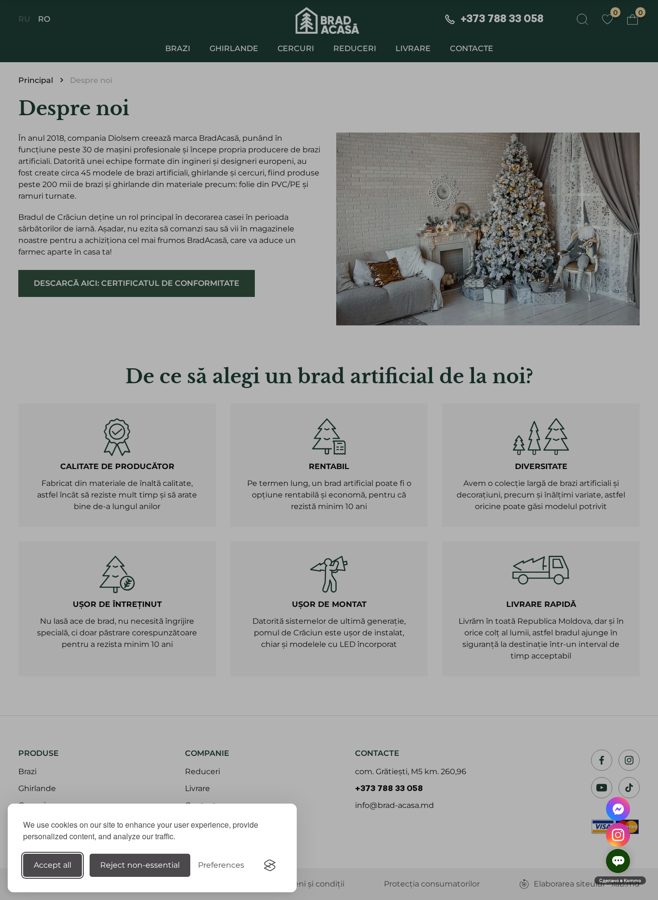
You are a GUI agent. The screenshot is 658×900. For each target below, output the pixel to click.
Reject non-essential (140, 865)
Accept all (52, 865)
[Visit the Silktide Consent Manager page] (269, 865)
